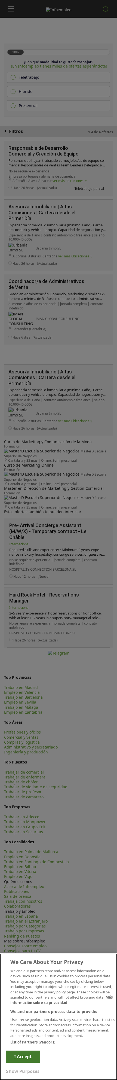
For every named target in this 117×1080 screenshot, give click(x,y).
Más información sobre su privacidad (61, 1000)
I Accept (23, 1057)
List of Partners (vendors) (32, 1042)
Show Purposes (22, 1071)
